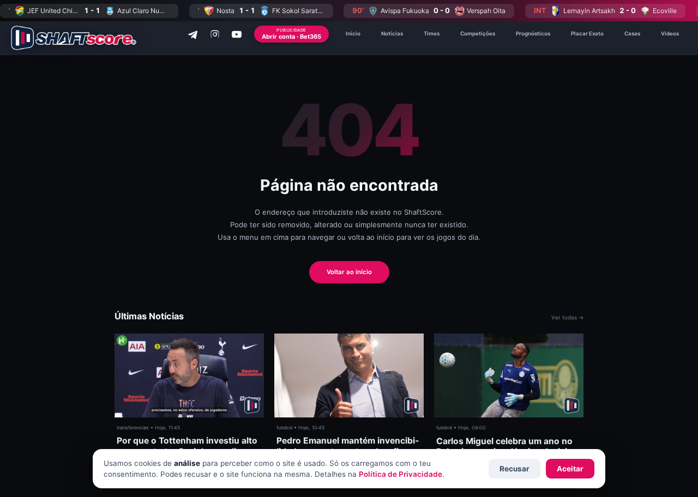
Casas (632, 34)
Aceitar (570, 468)
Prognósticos (533, 34)
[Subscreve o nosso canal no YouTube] (236, 34)
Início (353, 34)
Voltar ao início (349, 272)
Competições (477, 34)
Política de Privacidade (400, 474)
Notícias (392, 34)
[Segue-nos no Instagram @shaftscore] (215, 34)
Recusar (514, 468)
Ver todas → (567, 317)
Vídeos (670, 34)
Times (432, 34)
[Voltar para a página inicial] (73, 38)
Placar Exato (587, 34)
